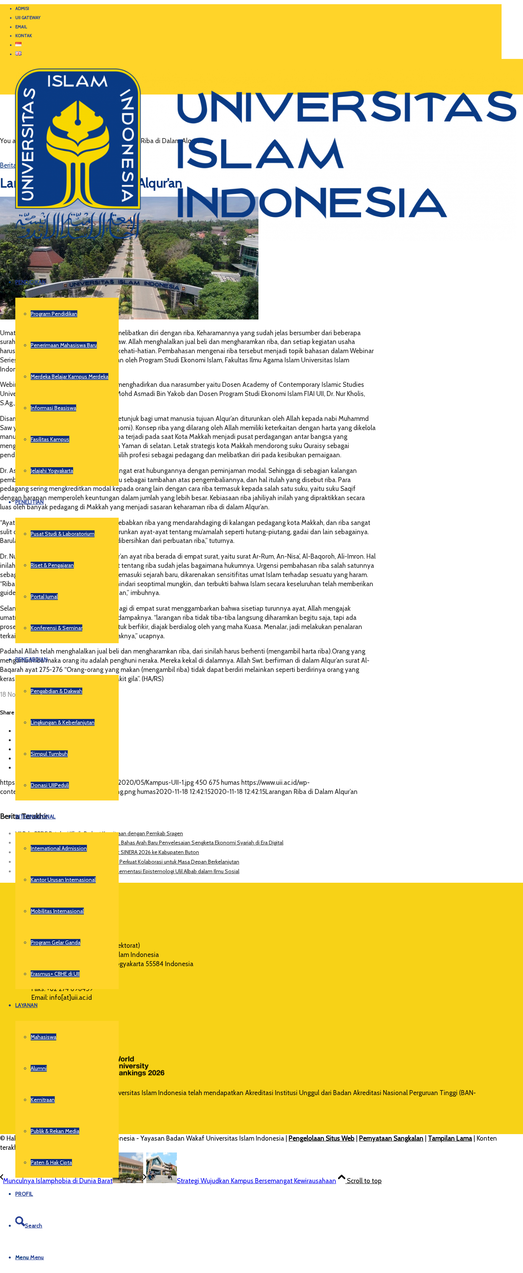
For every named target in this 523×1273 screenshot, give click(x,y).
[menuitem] (258, 8)
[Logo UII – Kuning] (258, 244)
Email (21, 26)
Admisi (22, 8)
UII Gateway (28, 17)
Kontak (23, 35)
